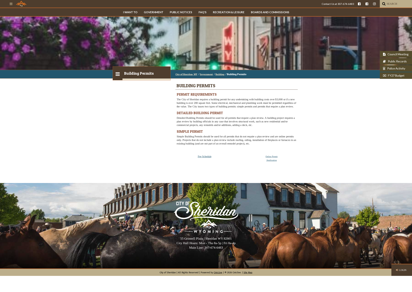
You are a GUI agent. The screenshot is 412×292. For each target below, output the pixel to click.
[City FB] (359, 4)
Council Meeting (397, 54)
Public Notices (181, 12)
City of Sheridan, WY (186, 74)
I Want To (130, 12)
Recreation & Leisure (228, 12)
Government (153, 12)
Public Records (397, 61)
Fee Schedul (204, 156)
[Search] (383, 4)
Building (219, 74)
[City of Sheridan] (21, 3)
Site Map (247, 272)
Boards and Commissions (270, 12)
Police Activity (396, 68)
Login (402, 270)
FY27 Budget (396, 75)
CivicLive (218, 272)
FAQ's (202, 12)
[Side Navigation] (117, 73)
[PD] (367, 4)
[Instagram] (374, 4)
